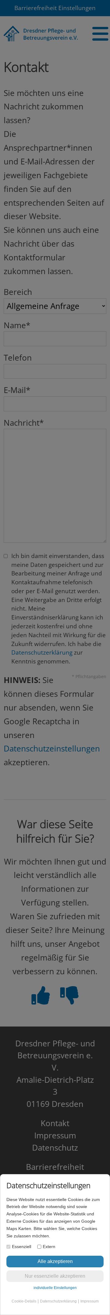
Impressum (89, 1301)
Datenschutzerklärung (58, 1301)
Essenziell (21, 1246)
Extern (49, 1246)
